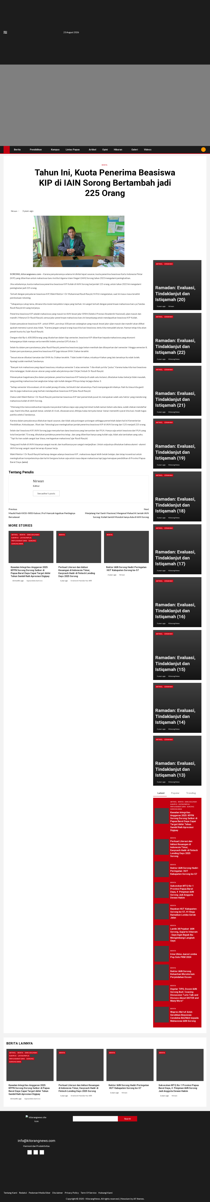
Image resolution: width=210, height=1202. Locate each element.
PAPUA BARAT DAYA (19, 541)
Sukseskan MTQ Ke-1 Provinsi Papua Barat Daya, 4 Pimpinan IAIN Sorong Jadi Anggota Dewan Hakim (182, 892)
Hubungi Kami (105, 1192)
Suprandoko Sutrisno (34, 581)
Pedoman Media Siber (39, 1192)
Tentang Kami (10, 1192)
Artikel (92, 149)
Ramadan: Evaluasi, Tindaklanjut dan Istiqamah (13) (175, 769)
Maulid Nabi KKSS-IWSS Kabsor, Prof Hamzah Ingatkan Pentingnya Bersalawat (42, 513)
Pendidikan (36, 149)
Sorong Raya (17, 544)
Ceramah (168, 264)
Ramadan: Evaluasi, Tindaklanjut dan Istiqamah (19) (175, 452)
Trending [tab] (191, 793)
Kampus (55, 149)
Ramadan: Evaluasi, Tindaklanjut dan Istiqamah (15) (175, 663)
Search (127, 1118)
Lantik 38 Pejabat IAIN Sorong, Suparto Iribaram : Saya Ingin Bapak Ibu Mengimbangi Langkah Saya (184, 934)
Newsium (125, 1198)
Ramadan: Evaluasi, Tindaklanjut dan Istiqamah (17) (175, 557)
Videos (147, 149)
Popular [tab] (175, 793)
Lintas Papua (73, 149)
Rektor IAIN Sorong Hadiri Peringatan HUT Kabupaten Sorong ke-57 (184, 871)
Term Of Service (88, 1192)
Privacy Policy (72, 1192)
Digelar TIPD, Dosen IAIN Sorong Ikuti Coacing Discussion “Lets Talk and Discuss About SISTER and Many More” (184, 995)
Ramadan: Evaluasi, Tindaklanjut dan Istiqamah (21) (175, 399)
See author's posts (46, 493)
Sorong (32, 541)
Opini (105, 149)
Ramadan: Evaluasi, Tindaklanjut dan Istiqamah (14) (175, 716)
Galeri (134, 149)
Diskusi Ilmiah (33, 535)
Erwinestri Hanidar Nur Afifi (81, 581)
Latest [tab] (161, 793)
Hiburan (118, 149)
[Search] (198, 149)
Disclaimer (57, 1192)
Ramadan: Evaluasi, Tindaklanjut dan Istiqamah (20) (175, 293)
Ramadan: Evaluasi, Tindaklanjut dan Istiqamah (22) (175, 346)
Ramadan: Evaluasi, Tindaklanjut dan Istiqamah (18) (175, 505)
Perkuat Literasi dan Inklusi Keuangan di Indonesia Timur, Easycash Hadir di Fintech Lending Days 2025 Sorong (79, 1088)
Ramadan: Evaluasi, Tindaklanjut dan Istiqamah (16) (175, 610)
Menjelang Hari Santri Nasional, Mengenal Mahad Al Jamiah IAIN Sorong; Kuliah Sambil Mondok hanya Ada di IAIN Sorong (117, 513)
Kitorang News (174, 359)
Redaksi (23, 1192)
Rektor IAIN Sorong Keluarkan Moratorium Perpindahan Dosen (182, 974)
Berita (17, 149)
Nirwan (14, 211)
